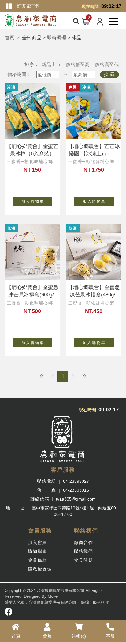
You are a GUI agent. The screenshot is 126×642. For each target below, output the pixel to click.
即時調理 (56, 37)
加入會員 (37, 542)
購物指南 (37, 551)
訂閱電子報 (28, 6)
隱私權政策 (40, 569)
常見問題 (83, 560)
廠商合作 (83, 542)
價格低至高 (78, 64)
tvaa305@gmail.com (76, 499)
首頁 (9, 37)
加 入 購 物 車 (32, 201)
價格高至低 (107, 64)
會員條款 (37, 560)
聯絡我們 (83, 551)
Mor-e (53, 596)
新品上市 (51, 64)
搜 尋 (109, 74)
